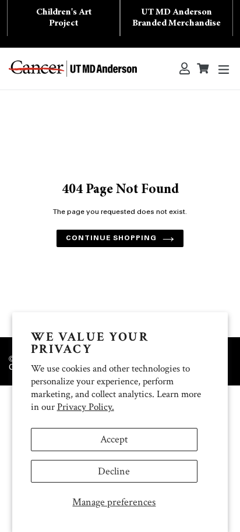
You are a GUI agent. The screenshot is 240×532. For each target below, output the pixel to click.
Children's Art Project (63, 18)
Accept (114, 439)
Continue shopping (111, 238)
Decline (114, 471)
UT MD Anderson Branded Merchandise (176, 18)
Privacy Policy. (85, 407)
